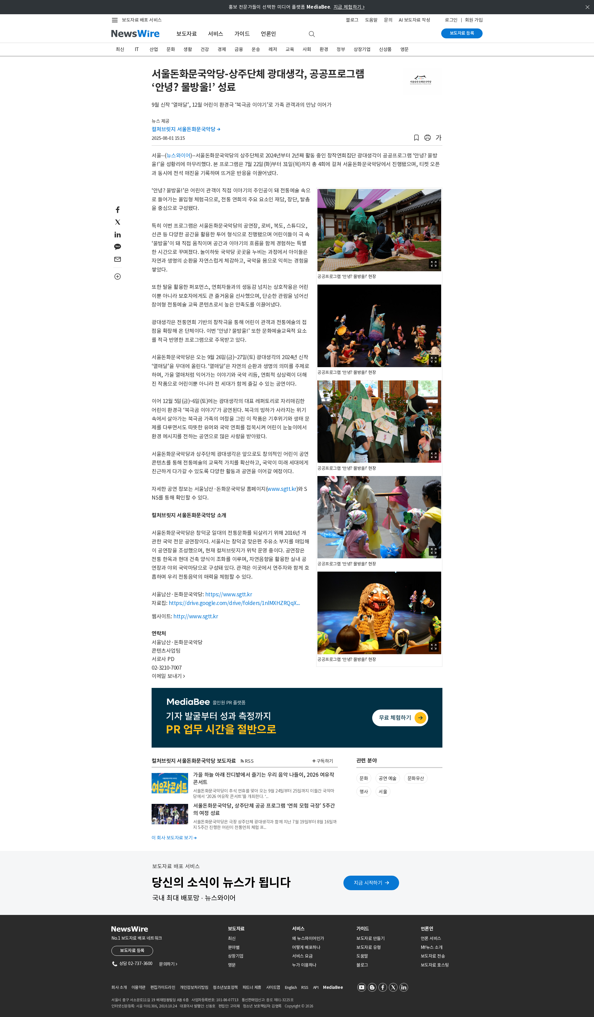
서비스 (215, 33)
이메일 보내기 (168, 676)
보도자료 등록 (462, 33)
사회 (307, 49)
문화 (170, 49)
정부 (341, 49)
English (291, 987)
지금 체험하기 (349, 7)
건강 (204, 49)
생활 (187, 49)
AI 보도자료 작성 (414, 20)
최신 (120, 49)
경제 (221, 49)
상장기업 (362, 49)
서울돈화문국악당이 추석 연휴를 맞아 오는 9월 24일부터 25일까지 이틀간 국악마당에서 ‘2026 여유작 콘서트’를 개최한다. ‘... (263, 793)
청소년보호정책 (225, 987)
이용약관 (138, 987)
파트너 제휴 (252, 987)
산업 (153, 49)
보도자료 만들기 (370, 938)
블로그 (352, 20)
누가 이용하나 (304, 965)
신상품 (385, 49)
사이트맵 (273, 987)
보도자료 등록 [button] (132, 950)
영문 (404, 49)
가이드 (242, 33)
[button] (416, 138)
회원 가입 (474, 20)
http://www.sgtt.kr (195, 616)
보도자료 (186, 33)
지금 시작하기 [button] (368, 883)
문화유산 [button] (415, 778)
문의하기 (168, 964)
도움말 (371, 20)
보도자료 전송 (433, 956)
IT (137, 49)
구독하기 (324, 761)
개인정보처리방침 (194, 987)
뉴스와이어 (178, 155)
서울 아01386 (146, 1006)
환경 (324, 49)
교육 (290, 49)
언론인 (268, 33)
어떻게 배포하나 (306, 947)
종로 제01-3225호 (279, 1000)
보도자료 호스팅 (435, 965)
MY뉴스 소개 (432, 947)
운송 (256, 49)
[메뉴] (116, 20)
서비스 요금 (302, 956)
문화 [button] (363, 778)
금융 (239, 49)
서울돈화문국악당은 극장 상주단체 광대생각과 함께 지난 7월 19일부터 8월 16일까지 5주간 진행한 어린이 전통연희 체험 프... (265, 824)
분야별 (234, 947)
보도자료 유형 (368, 947)
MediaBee (333, 987)
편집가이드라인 (162, 987)
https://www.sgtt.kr (228, 594)
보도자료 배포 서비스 (142, 20)
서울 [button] (383, 792)
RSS (249, 761)
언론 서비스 (431, 938)
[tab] (258, 929)
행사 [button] (363, 792)
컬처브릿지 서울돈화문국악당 (186, 129)
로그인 (451, 20)
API (316, 987)
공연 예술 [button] (388, 778)
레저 (273, 49)
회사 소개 (119, 987)
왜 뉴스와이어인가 (308, 938)
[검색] (311, 34)
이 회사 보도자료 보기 (174, 838)
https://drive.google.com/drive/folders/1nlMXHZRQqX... (234, 603)
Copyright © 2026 (299, 1006)
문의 (388, 20)
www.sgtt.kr (281, 489)
